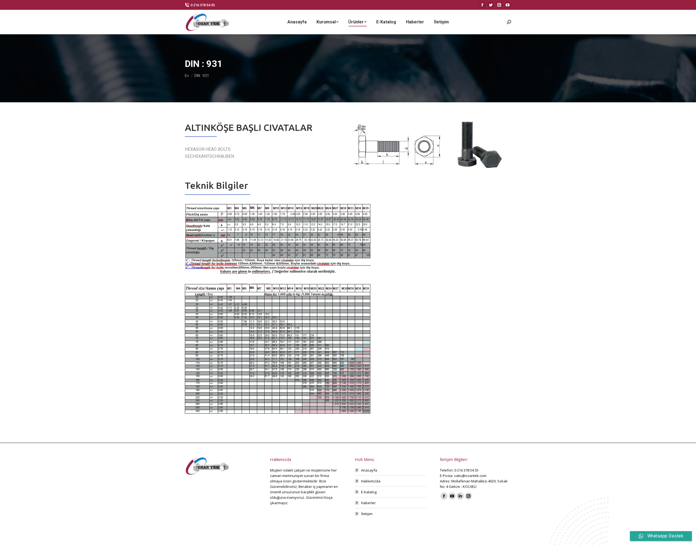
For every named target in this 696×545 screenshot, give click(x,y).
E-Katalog (369, 491)
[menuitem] (297, 22)
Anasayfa (369, 470)
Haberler (368, 502)
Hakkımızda (370, 481)
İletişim (366, 513)
